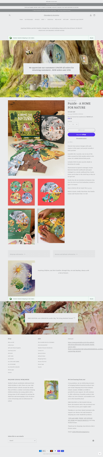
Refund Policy (41, 356)
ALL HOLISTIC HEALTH (14, 367)
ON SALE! (10, 353)
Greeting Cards (12, 350)
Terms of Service (42, 361)
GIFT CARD (10, 356)
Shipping (70, 114)
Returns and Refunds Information (65, 254)
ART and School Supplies (14, 347)
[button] (9, 15)
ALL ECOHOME (12, 364)
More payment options (81, 138)
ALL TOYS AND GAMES (13, 361)
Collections (11, 345)
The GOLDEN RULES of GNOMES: (46, 342)
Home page (11, 369)
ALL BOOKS (11, 358)
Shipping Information (16, 254)
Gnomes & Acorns (48, 453)
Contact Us (41, 350)
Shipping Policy (42, 358)
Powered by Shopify (56, 453)
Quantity (70, 121)
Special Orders (42, 353)
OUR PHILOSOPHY (42, 345)
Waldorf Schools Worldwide (45, 347)
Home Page (41, 364)
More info (91, 37)
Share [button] (71, 142)
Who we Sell (11, 342)
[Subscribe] (34, 440)
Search (10, 372)
